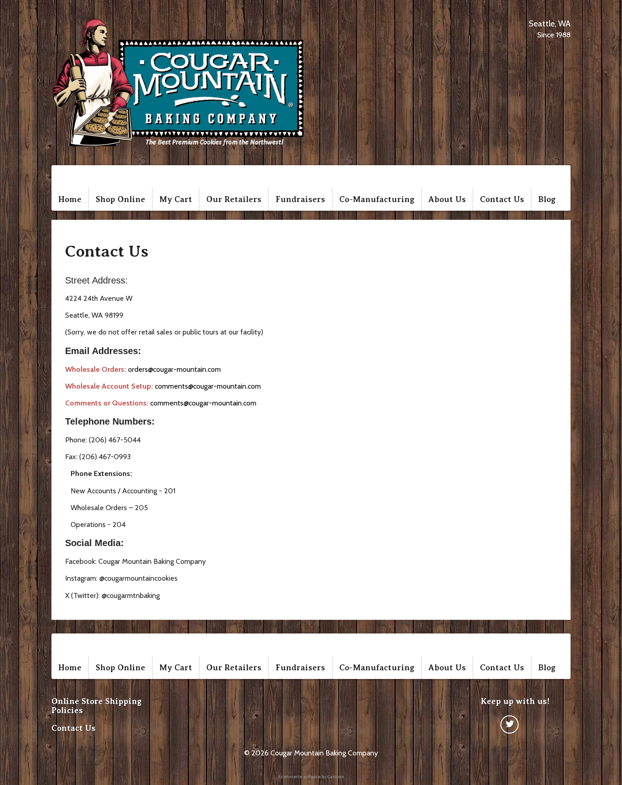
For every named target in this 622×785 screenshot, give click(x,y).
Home (70, 199)
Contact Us (502, 199)
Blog (547, 199)
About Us (447, 199)
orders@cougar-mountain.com (174, 369)
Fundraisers (300, 199)
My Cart (175, 199)
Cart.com (335, 777)
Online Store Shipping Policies (96, 706)
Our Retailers (233, 199)
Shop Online (120, 199)
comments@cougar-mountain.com (208, 386)
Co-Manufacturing (376, 199)
